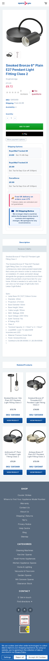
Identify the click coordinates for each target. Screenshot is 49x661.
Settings (7, 657)
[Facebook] (18, 610)
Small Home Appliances (24, 558)
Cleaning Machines (24, 550)
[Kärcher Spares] (24, 629)
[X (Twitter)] (24, 610)
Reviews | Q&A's (24, 249)
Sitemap (24, 536)
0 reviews (24, 92)
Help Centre (24, 528)
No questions (36, 92)
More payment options (16, 140)
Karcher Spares (24, 554)
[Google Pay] (24, 134)
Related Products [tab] (24, 365)
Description (24, 242)
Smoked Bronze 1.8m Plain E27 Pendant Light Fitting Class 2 (13, 400)
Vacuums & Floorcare (24, 571)
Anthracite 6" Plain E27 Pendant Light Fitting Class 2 (13, 454)
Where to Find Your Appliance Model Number (24, 499)
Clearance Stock (24, 583)
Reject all (20, 657)
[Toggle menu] (3, 3)
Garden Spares (24, 575)
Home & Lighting (24, 567)
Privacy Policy (20, 652)
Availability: (11, 107)
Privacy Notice (24, 524)
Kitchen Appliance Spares (24, 563)
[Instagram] (30, 610)
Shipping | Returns (24, 516)
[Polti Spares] (24, 620)
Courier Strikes (24, 495)
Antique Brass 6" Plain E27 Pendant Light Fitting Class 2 (36, 454)
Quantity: (9, 114)
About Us (24, 511)
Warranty (24, 503)
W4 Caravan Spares (24, 579)
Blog (24, 532)
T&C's (24, 520)
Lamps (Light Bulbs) (13, 286)
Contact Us (25, 507)
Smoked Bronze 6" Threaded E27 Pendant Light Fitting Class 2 (36, 401)
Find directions (23, 601)
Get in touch (25, 597)
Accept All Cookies (37, 657)
